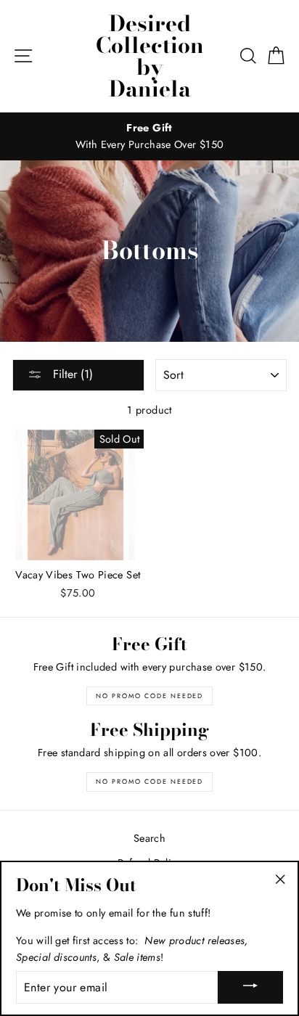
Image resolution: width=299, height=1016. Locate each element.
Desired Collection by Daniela (150, 56)
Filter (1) (71, 374)
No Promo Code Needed (149, 695)
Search (149, 838)
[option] (149, 136)
